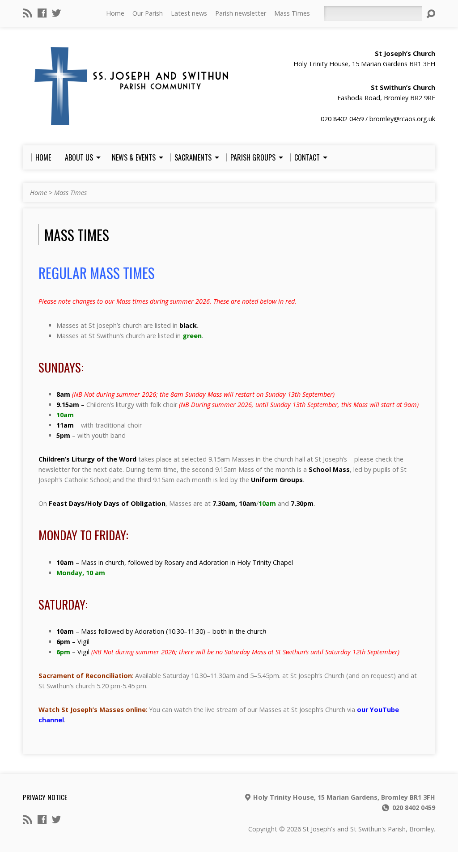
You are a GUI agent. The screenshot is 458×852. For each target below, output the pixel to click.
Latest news (189, 13)
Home (115, 13)
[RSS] (27, 12)
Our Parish (147, 13)
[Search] (430, 13)
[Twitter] (56, 12)
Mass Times (292, 13)
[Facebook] (42, 12)
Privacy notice (45, 797)
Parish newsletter (240, 13)
